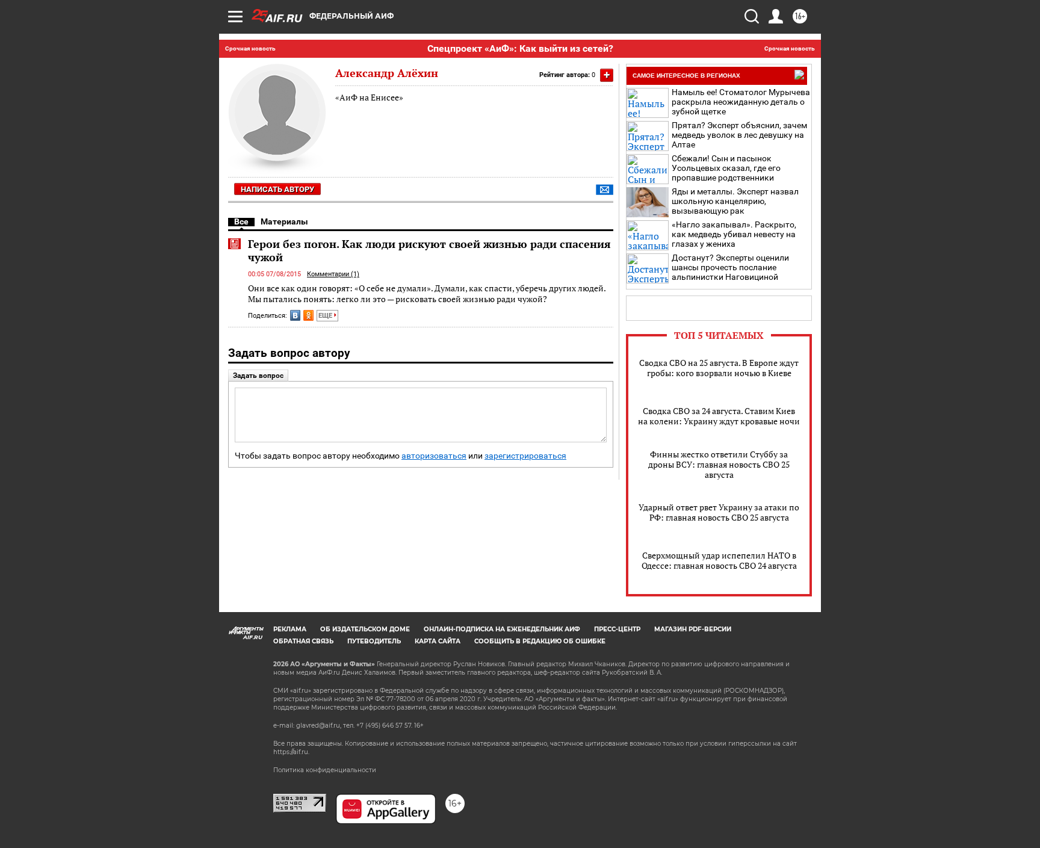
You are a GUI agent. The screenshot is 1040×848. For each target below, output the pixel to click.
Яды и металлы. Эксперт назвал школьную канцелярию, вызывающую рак (735, 201)
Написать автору (277, 189)
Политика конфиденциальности (324, 770)
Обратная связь (303, 641)
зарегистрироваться (525, 456)
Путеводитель (374, 641)
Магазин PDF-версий (692, 629)
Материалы (284, 221)
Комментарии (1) (333, 274)
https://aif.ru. (291, 752)
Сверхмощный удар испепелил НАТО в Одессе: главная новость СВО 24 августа (719, 560)
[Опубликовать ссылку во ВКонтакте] (295, 315)
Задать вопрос (258, 375)
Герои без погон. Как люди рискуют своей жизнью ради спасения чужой (429, 250)
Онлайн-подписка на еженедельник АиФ (502, 629)
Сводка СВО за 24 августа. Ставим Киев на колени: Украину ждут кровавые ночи (719, 416)
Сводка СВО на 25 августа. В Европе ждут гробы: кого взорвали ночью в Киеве (719, 367)
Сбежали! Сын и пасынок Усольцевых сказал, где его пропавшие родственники (726, 167)
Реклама (289, 629)
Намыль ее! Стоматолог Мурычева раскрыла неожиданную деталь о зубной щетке (741, 101)
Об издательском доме (365, 629)
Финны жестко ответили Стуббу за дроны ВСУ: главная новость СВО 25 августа (719, 464)
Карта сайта (437, 641)
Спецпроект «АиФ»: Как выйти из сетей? (520, 48)
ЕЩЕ (326, 316)
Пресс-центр (617, 629)
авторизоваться (433, 456)
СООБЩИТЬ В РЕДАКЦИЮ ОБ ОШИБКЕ (539, 641)
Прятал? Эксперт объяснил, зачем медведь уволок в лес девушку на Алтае (739, 134)
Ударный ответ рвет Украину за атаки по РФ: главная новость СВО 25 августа (719, 512)
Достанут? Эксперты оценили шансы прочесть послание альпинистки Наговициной (730, 267)
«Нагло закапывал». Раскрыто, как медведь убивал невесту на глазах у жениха (734, 234)
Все (241, 221)
